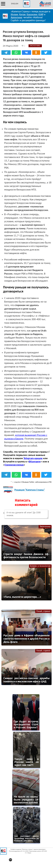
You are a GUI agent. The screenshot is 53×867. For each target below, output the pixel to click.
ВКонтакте (35, 461)
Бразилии (32, 14)
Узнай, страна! (43, 611)
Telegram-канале (33, 458)
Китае (22, 14)
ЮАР (40, 14)
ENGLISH (14, 4)
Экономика (45, 527)
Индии (14, 14)
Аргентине (16, 17)
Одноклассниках (14, 465)
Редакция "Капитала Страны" (29, 490)
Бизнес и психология (40, 566)
